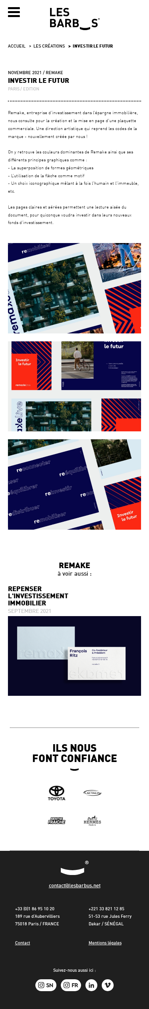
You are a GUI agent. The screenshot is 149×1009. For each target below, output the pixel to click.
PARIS (13, 89)
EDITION (31, 89)
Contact (22, 943)
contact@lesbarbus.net (75, 885)
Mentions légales (105, 943)
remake (54, 73)
